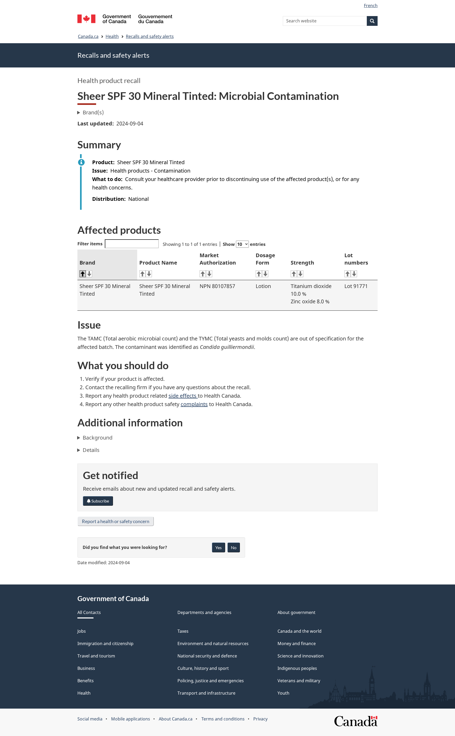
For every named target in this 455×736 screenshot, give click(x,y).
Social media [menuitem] (89, 719)
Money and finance (297, 643)
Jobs (81, 631)
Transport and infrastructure (206, 693)
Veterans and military (299, 681)
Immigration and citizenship (105, 643)
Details (91, 450)
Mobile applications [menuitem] (130, 719)
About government (296, 612)
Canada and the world (300, 631)
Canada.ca (88, 36)
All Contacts (89, 612)
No (233, 547)
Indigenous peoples (297, 668)
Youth (283, 693)
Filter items (89, 244)
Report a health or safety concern (115, 521)
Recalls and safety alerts (150, 36)
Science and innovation (301, 656)
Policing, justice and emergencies (210, 681)
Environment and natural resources (213, 643)
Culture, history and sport (203, 668)
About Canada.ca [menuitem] (175, 719)
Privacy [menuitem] (260, 719)
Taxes (183, 631)
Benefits (85, 681)
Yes (218, 547)
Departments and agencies (204, 612)
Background (97, 437)
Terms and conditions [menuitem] (223, 719)
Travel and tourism (96, 656)
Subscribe (100, 500)
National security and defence (207, 656)
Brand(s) (93, 112)
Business (86, 668)
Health (112, 36)
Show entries (244, 244)
